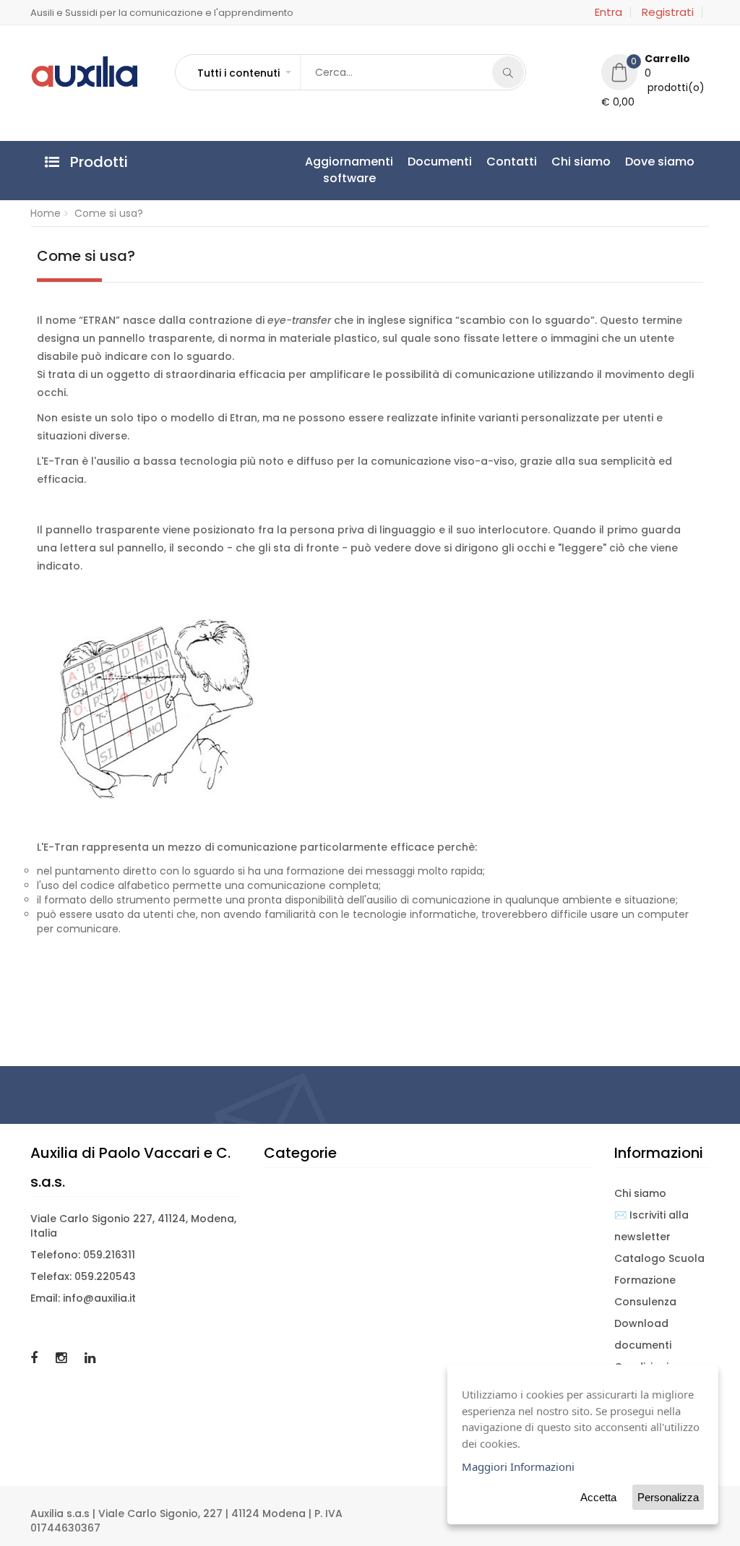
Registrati (668, 12)
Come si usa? (108, 213)
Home (45, 213)
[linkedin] (90, 1358)
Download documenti (642, 1334)
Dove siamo (659, 161)
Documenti (440, 161)
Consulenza (645, 1301)
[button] (243, 73)
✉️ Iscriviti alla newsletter (651, 1226)
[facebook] (35, 1358)
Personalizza (668, 1497)
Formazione (645, 1280)
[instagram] (63, 1358)
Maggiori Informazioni (518, 1466)
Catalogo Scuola (659, 1258)
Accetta (598, 1497)
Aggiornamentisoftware (349, 169)
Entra (608, 12)
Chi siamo (581, 161)
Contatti (511, 161)
